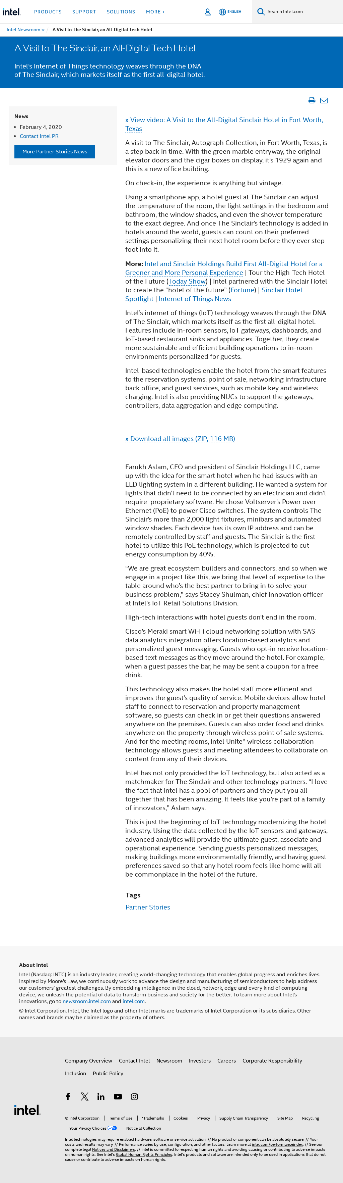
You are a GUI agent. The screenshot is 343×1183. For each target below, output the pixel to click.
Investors (200, 1060)
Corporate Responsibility (272, 1060)
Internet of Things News (195, 299)
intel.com (134, 1001)
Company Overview (88, 1060)
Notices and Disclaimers (113, 1149)
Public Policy (108, 1073)
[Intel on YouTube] (118, 1098)
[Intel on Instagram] (134, 1098)
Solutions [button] (121, 12)
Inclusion (75, 1073)
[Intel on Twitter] (84, 1098)
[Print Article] (311, 100)
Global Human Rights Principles (144, 1154)
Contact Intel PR (39, 136)
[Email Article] (324, 100)
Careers (226, 1060)
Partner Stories (148, 907)
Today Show (187, 281)
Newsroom (169, 1060)
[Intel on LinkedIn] (101, 1098)
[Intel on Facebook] (68, 1098)
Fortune (242, 290)
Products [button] (48, 12)
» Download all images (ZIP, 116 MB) (180, 439)
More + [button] (155, 12)
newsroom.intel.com (87, 1001)
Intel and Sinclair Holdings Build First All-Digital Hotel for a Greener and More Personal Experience (224, 268)
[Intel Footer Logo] (27, 1109)
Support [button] (84, 12)
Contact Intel (134, 1060)
